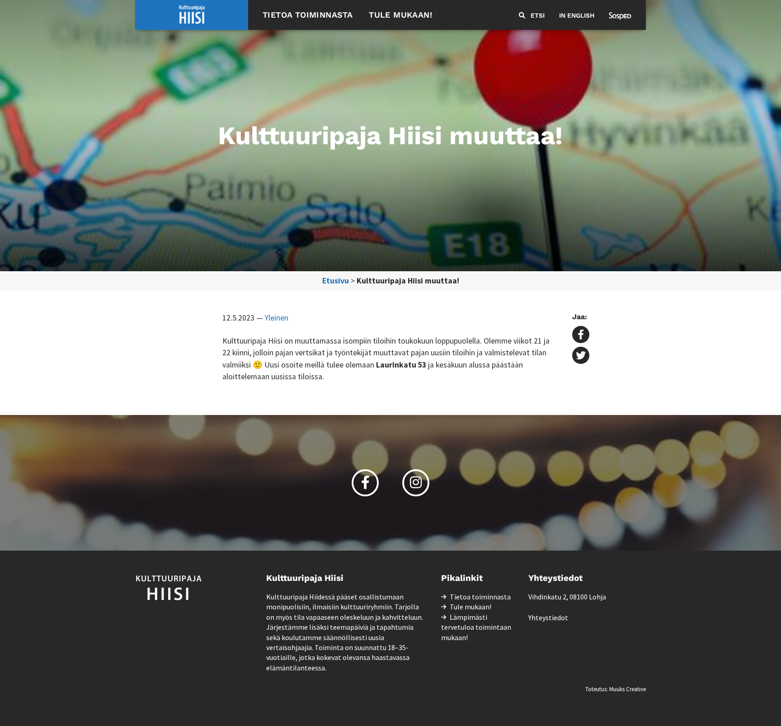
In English (576, 15)
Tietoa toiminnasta (308, 14)
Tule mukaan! (400, 14)
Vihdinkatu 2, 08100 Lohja (567, 596)
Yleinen (276, 318)
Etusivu (335, 281)
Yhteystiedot (548, 617)
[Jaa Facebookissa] (580, 335)
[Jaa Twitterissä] (580, 356)
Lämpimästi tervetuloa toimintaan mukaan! (476, 627)
